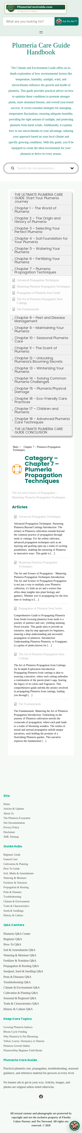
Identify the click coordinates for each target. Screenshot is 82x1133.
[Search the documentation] (12, 168)
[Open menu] (41, 32)
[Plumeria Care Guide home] (35, 8)
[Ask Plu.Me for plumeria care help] (74, 1125)
